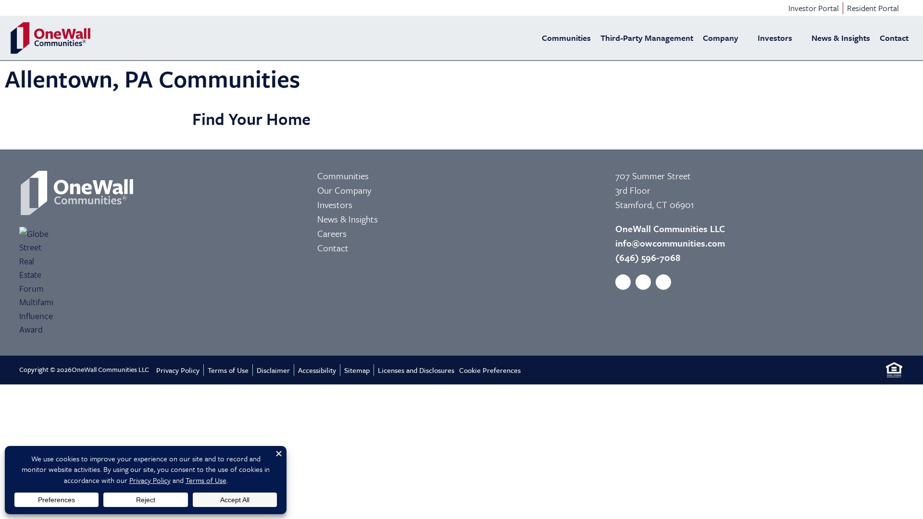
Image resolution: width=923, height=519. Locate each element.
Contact (894, 38)
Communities (566, 38)
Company (720, 38)
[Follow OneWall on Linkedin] (663, 282)
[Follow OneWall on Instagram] (643, 282)
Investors (775, 38)
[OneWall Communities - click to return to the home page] (50, 38)
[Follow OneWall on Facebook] (623, 282)
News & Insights (840, 38)
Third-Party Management (646, 38)
